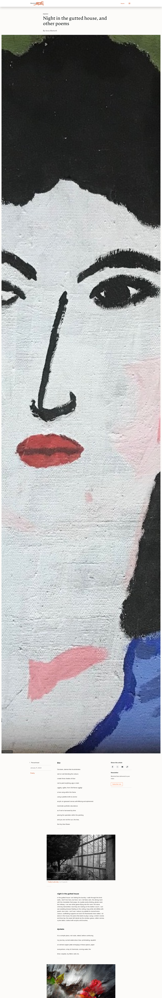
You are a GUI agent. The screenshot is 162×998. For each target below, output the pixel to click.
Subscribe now (116, 784)
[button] (129, 3)
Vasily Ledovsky (53, 882)
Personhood (35, 763)
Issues (122, 3)
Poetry (45, 14)
